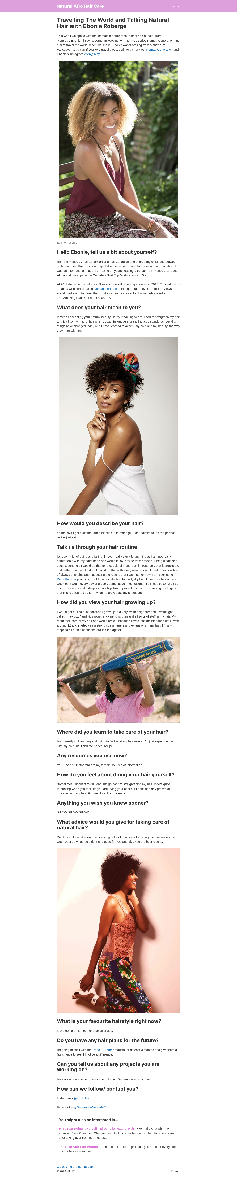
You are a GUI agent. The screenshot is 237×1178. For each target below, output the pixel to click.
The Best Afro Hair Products (79, 1147)
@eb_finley (92, 54)
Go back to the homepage (75, 1166)
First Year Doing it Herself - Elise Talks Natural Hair (96, 1128)
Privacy (175, 1171)
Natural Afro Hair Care (80, 6)
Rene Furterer (66, 579)
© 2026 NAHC (66, 1171)
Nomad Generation (159, 49)
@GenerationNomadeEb (90, 1107)
